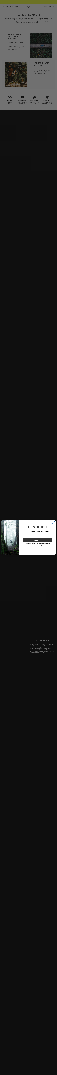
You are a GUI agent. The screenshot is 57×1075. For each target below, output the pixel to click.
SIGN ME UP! (37, 540)
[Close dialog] (54, 523)
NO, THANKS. (37, 548)
